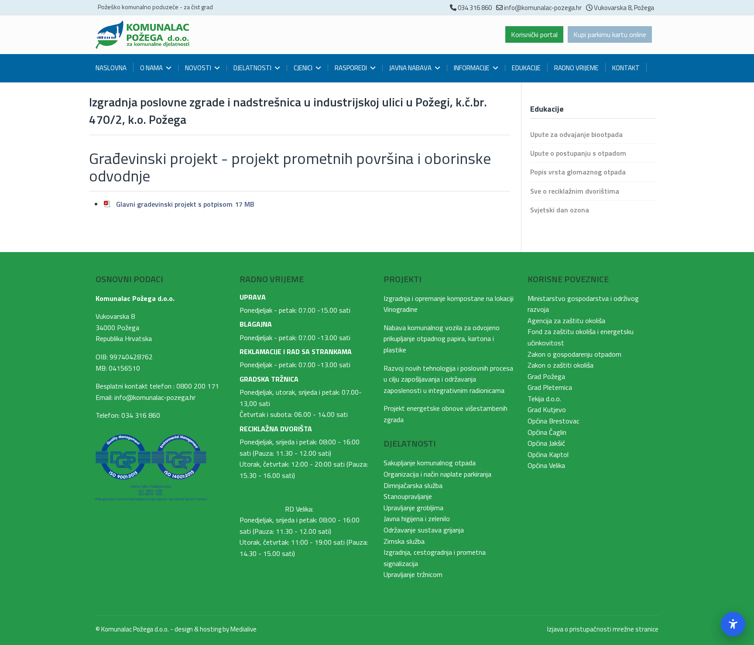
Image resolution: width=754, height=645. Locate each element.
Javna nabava (410, 68)
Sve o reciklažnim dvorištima (574, 191)
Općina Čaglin (547, 432)
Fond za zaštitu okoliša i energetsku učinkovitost (581, 337)
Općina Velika (546, 465)
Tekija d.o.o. (544, 398)
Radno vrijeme (576, 68)
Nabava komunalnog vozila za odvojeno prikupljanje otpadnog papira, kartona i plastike (442, 338)
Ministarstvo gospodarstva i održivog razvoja (583, 304)
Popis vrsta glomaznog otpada (578, 172)
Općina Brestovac (553, 421)
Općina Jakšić (546, 443)
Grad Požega (546, 376)
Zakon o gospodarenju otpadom (574, 354)
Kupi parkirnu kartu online (609, 34)
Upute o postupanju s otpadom (578, 153)
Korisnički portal (534, 34)
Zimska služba (404, 541)
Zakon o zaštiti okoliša (560, 365)
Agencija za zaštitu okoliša (566, 320)
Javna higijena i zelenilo (417, 518)
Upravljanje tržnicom (413, 574)
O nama (151, 68)
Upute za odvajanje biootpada (576, 134)
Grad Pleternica (550, 387)
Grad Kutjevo (547, 409)
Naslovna (111, 68)
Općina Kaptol (548, 454)
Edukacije (526, 68)
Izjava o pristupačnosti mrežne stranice (602, 629)
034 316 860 (475, 8)
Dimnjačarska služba (413, 485)
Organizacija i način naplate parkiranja (437, 474)
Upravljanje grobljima (413, 507)
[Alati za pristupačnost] (733, 624)
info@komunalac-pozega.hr (543, 8)
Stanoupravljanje (408, 496)
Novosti (198, 68)
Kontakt (626, 68)
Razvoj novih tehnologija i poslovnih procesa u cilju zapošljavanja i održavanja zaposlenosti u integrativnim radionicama (448, 379)
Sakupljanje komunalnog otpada (430, 462)
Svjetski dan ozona (559, 210)
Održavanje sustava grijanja (424, 530)
